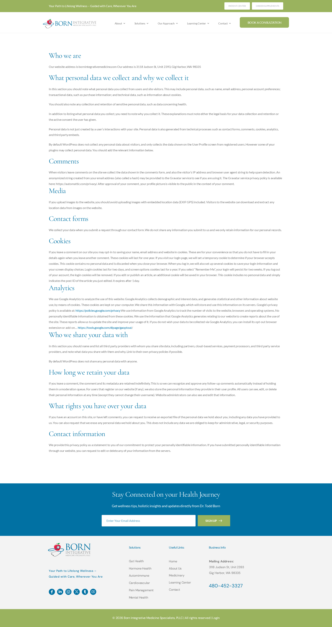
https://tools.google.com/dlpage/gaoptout (105, 327)
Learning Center (196, 23)
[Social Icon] (52, 592)
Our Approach (166, 23)
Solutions (139, 23)
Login (216, 618)
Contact (223, 23)
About (118, 23)
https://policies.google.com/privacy (98, 310)
